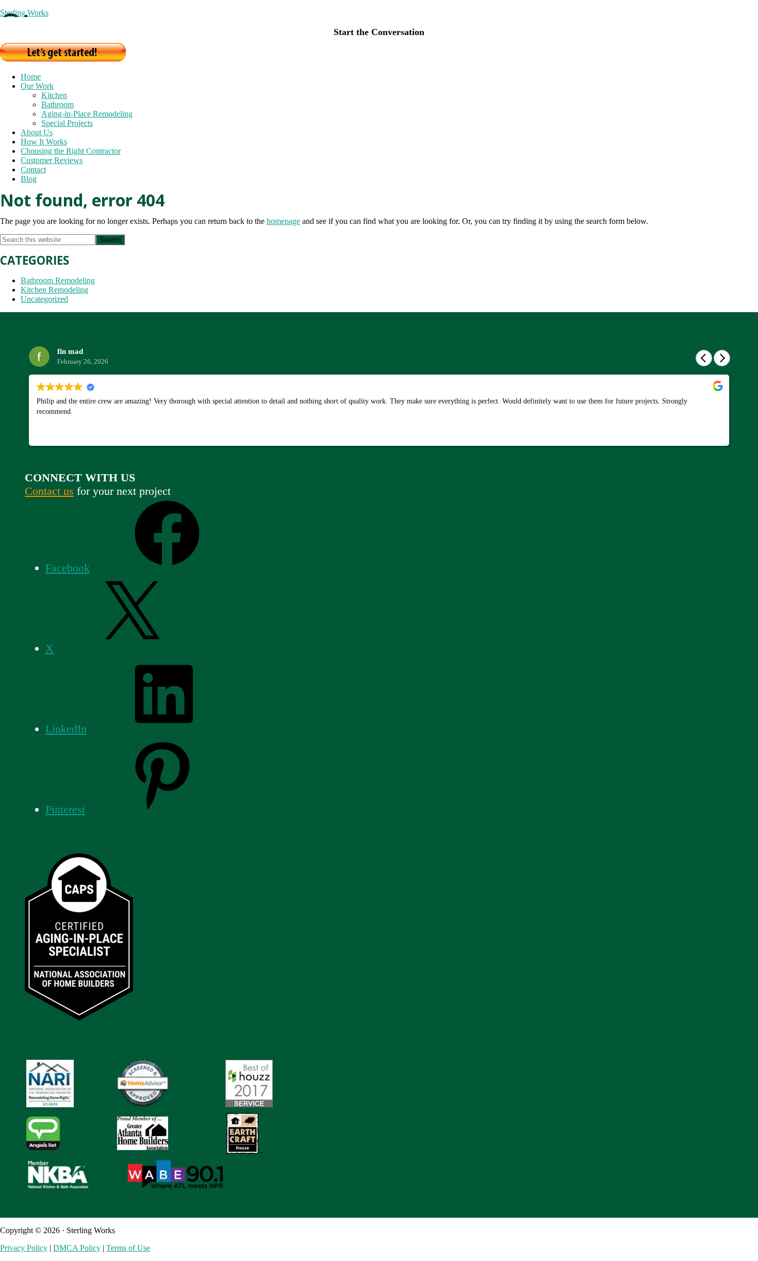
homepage (283, 221)
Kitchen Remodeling (54, 289)
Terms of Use (128, 1247)
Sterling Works (24, 12)
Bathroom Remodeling (58, 280)
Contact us (49, 490)
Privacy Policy (23, 1247)
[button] (722, 358)
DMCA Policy (77, 1247)
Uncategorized (44, 299)
